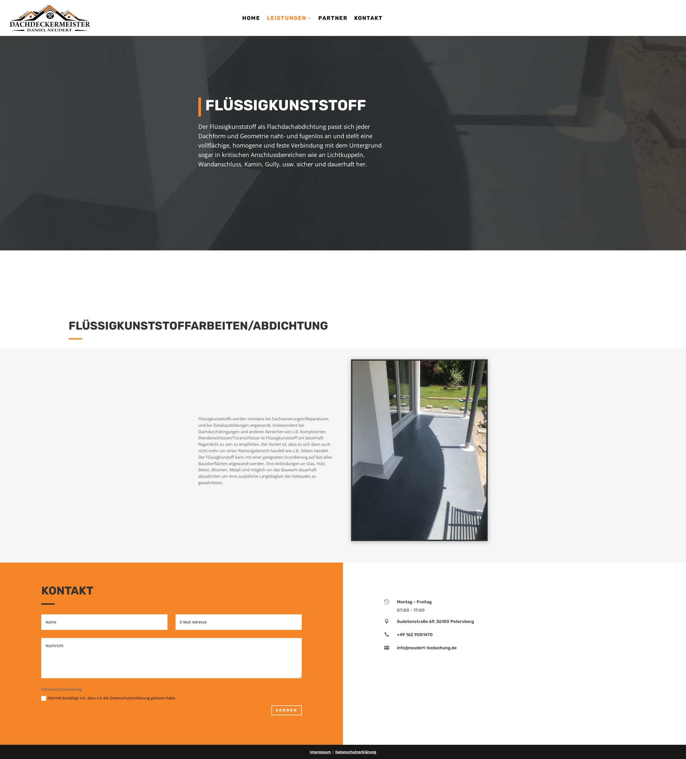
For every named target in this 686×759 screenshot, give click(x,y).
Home (251, 18)
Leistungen (286, 18)
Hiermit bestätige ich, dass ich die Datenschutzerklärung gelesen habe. (112, 697)
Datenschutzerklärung (355, 751)
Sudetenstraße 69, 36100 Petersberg (435, 621)
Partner (333, 18)
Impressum (320, 751)
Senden (286, 710)
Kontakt (368, 18)
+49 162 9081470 (415, 634)
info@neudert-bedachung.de (427, 647)
